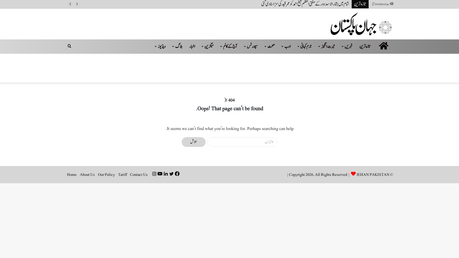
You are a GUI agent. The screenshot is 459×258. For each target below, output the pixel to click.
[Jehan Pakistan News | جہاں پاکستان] (362, 24)
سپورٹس (252, 46)
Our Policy (106, 174)
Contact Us (139, 174)
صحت (271, 46)
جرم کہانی (306, 46)
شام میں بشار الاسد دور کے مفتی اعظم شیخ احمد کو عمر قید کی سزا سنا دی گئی (305, 4)
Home (72, 174)
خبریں (349, 46)
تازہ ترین (365, 46)
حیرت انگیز (328, 46)
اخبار (192, 46)
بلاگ (178, 46)
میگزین (209, 46)
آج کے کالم (230, 46)
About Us (87, 174)
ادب (287, 46)
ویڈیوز (162, 46)
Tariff (122, 174)
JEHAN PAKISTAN (372, 174)
